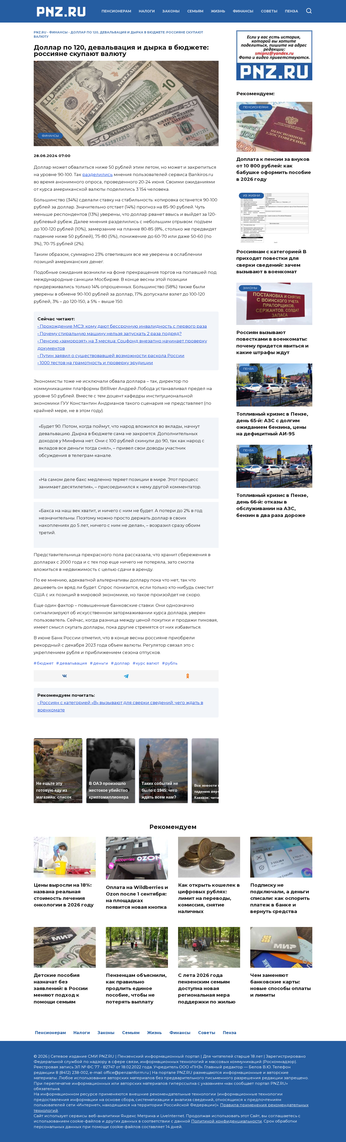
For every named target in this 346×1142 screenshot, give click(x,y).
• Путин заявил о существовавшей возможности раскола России (110, 355)
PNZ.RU (40, 32)
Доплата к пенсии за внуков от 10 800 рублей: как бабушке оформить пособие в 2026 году (273, 169)
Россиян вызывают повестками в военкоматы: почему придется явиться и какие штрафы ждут (272, 342)
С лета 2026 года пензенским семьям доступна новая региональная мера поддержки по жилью (207, 988)
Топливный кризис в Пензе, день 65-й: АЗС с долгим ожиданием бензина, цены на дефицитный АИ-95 (272, 424)
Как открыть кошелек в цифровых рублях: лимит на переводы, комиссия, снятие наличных (209, 898)
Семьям (195, 11)
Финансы (243, 11)
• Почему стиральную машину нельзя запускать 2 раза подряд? (109, 333)
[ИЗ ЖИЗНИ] (274, 240)
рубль (171, 663)
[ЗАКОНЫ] (274, 321)
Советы (269, 11)
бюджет (45, 663)
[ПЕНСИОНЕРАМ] (274, 148)
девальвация (73, 663)
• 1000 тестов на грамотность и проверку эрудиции (95, 362)
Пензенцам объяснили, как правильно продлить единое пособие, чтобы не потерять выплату (136, 988)
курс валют (147, 663)
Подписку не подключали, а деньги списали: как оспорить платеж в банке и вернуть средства (280, 898)
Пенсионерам (116, 11)
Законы (171, 11)
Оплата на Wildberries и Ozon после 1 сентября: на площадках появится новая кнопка (137, 897)
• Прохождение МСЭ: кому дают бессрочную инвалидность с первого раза (122, 326)
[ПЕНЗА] (274, 403)
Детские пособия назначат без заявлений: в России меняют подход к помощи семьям (61, 988)
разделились (97, 174)
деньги (100, 663)
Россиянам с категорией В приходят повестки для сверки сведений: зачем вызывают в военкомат (271, 262)
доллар (122, 663)
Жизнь (218, 11)
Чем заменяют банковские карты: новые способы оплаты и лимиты (280, 985)
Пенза (291, 11)
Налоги (147, 11)
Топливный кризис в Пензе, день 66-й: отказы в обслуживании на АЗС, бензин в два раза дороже (272, 505)
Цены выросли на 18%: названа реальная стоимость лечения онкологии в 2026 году (63, 895)
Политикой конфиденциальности (226, 1121)
